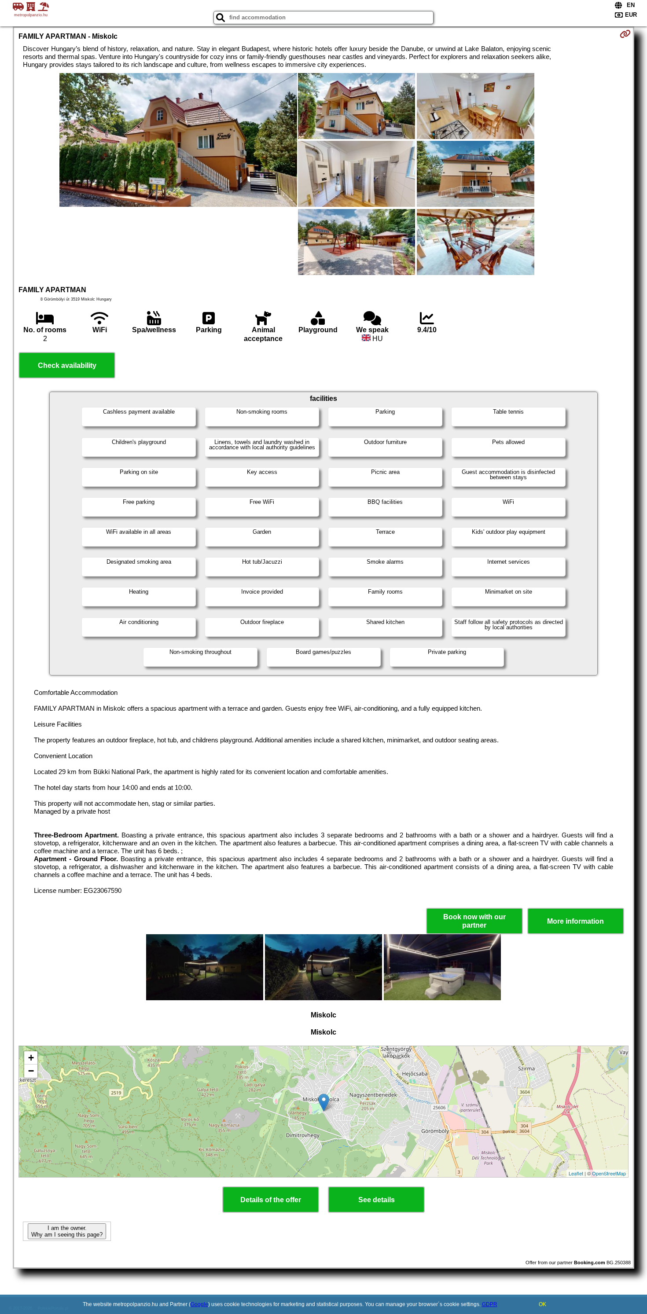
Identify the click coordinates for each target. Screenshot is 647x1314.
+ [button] (31, 1057)
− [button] (31, 1070)
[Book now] (625, 34)
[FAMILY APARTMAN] (178, 141)
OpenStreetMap (609, 1173)
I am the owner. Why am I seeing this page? (67, 1231)
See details (376, 1200)
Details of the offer (270, 1200)
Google (199, 1304)
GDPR (489, 1304)
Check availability (67, 365)
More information (575, 921)
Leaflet (576, 1173)
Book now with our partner (474, 921)
